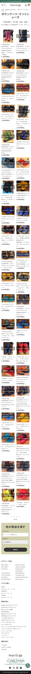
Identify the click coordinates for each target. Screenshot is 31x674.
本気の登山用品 (5, 611)
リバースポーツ (4, 635)
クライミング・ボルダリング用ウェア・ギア (10, 628)
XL (11, 589)
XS (4, 589)
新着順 (25, 22)
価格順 (21, 22)
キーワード (6, 531)
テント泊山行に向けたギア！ (7, 618)
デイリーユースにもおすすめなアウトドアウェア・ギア (13, 626)
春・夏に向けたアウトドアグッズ (8, 613)
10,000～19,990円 (6, 647)
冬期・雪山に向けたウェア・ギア (8, 616)
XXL (14, 589)
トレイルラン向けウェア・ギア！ (8, 622)
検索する (15, 549)
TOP (2, 9)
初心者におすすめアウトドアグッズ (9, 605)
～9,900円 (4, 645)
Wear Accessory (11, 9)
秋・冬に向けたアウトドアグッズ (8, 607)
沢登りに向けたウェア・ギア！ (8, 620)
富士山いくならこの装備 (7, 609)
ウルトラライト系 (5, 633)
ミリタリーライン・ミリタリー (7, 637)
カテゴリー (6, 539)
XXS (2, 589)
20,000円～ (4, 649)
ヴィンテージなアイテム (6, 631)
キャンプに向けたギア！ (6, 624)
